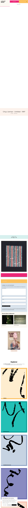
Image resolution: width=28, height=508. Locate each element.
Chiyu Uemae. (5, 281)
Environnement (6, 431)
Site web (3, 302)
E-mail (3, 299)
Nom (3, 296)
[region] (9, 502)
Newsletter (14, 1)
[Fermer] (16, 497)
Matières (4, 398)
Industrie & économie (7, 464)
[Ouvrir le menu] (26, 1)
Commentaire (4, 288)
